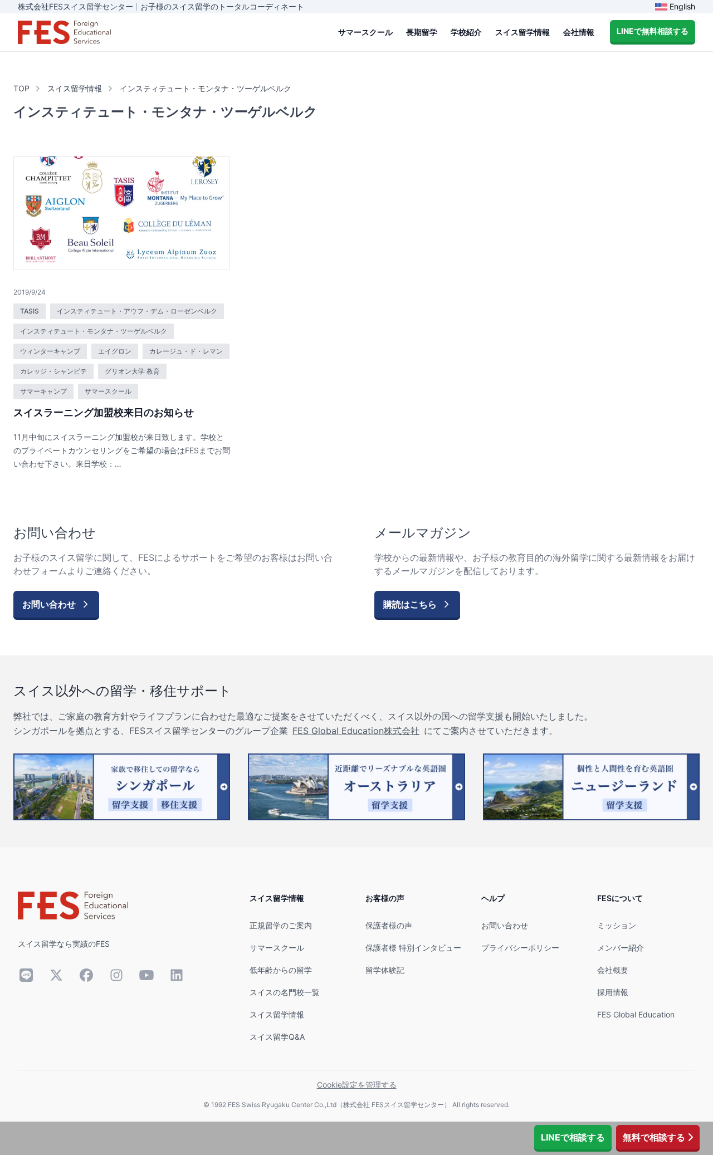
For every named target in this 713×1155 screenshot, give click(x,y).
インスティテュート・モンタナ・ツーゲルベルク (205, 88)
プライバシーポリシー (520, 947)
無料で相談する (654, 1137)
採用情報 (612, 992)
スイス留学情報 (522, 32)
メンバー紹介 (620, 947)
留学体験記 (384, 970)
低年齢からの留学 (281, 970)
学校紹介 (466, 32)
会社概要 (612, 970)
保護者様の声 (388, 925)
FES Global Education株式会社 (355, 730)
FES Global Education (636, 1014)
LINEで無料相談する (652, 31)
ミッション (616, 925)
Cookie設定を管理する (357, 1084)
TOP (21, 88)
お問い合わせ (504, 925)
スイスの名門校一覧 (285, 992)
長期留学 (421, 32)
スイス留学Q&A (277, 1036)
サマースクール (365, 32)
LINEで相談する (573, 1137)
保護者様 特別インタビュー (413, 947)
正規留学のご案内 (281, 925)
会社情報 (578, 32)
